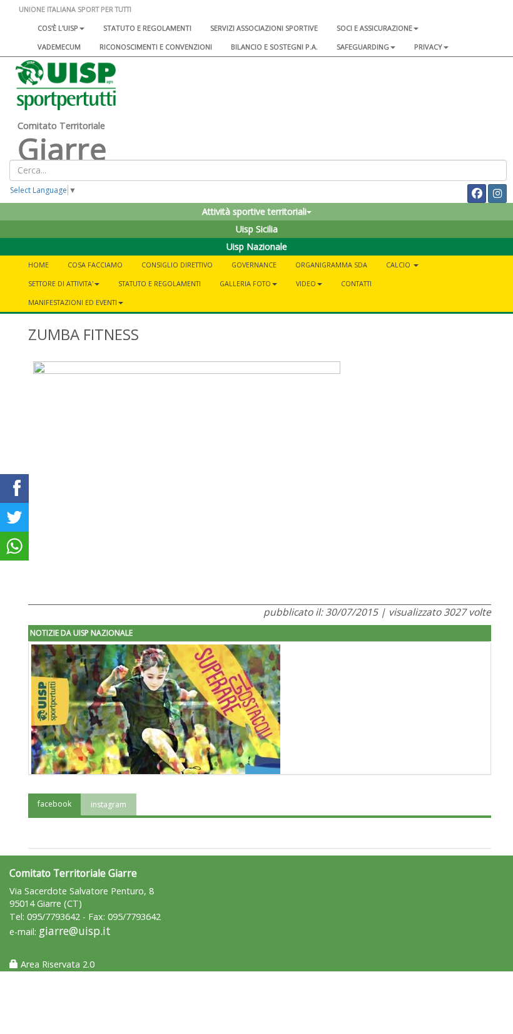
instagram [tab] (108, 804)
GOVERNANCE (254, 264)
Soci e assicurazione (374, 28)
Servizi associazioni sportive (264, 28)
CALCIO (399, 264)
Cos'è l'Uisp (58, 28)
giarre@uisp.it (75, 931)
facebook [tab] (54, 804)
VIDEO (306, 283)
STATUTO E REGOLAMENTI (159, 283)
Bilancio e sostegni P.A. (274, 46)
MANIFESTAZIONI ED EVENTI (72, 302)
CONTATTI (356, 283)
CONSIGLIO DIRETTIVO (177, 264)
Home (38, 264)
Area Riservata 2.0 (56, 964)
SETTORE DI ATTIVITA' (60, 283)
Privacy (428, 46)
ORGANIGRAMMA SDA (331, 264)
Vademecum (59, 46)
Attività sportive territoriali (254, 211)
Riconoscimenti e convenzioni (155, 46)
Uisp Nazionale (256, 246)
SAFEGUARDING (363, 46)
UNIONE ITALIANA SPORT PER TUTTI (75, 9)
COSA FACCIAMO (95, 264)
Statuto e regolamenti (147, 28)
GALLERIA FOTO (245, 283)
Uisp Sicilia (257, 229)
